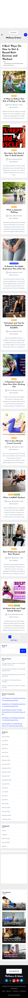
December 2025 (6, 768)
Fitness (14, 95)
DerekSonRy (5, 704)
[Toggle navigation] (2, 35)
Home (3, 991)
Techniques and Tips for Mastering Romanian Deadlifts (14, 325)
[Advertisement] (14, 14)
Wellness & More (13, 38)
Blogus (22, 986)
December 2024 (6, 815)
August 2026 (5, 736)
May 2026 (5, 748)
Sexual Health (14, 263)
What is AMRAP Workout (14, 498)
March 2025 (5, 803)
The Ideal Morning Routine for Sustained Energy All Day (13, 712)
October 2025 (6, 776)
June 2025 (5, 792)
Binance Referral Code (8, 710)
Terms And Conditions (14, 995)
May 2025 (4, 795)
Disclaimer (23, 991)
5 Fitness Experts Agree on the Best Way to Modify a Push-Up (14, 907)
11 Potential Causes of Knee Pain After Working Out (14, 384)
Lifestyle (4, 834)
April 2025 (5, 799)
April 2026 (5, 752)
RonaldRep (5, 718)
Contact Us (16, 991)
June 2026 (5, 744)
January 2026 (6, 764)
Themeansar (13, 988)
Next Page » (14, 640)
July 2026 (5, 740)
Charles (10, 104)
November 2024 (6, 819)
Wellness (17, 494)
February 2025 (6, 807)
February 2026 (6, 760)
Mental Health (6, 838)
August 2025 (5, 784)
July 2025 (5, 788)
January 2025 (6, 811)
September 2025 (6, 780)
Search (4, 645)
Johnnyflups (5, 698)
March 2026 (5, 756)
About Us (8, 991)
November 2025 (6, 772)
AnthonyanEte (6, 724)
